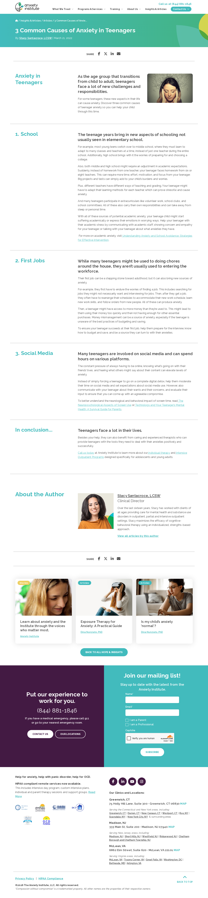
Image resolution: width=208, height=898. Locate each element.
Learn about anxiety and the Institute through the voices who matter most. (43, 626)
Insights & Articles (156, 9)
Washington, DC (173, 859)
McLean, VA (117, 846)
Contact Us (180, 9)
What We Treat (61, 9)
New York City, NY (138, 816)
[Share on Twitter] (105, 54)
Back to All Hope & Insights (104, 652)
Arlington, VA (134, 863)
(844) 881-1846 (181, 4)
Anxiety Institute (29, 636)
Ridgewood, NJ (168, 836)
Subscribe (152, 752)
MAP (183, 803)
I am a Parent (137, 720)
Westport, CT (169, 813)
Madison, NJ (117, 822)
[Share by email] (118, 54)
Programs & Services (90, 9)
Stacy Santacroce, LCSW (35, 38)
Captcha (130, 730)
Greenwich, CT (119, 799)
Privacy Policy (24, 878)
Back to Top (185, 882)
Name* (130, 694)
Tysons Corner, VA (134, 859)
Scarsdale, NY (117, 816)
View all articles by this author (138, 536)
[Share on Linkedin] (112, 54)
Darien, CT (134, 813)
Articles (47, 20)
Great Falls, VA (154, 859)
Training (115, 9)
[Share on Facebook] (99, 54)
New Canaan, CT (151, 813)
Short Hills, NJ (132, 836)
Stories (24, 583)
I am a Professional (141, 724)
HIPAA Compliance (51, 878)
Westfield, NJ (150, 836)
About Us (132, 9)
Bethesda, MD (117, 863)
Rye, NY (183, 813)
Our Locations (70, 734)
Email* (129, 707)
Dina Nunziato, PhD (92, 632)
